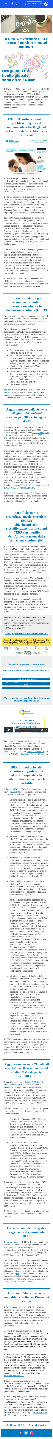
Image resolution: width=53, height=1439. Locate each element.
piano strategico (17, 792)
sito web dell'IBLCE (35, 751)
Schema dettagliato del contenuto (26, 493)
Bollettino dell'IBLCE (32, 1082)
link (17, 1273)
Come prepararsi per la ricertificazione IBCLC (26, 633)
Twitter (34, 754)
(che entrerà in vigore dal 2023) (29, 435)
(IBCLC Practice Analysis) (22, 488)
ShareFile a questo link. (14, 1375)
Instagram (43, 754)
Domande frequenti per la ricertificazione (27, 664)
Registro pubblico (13, 1242)
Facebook (25, 754)
